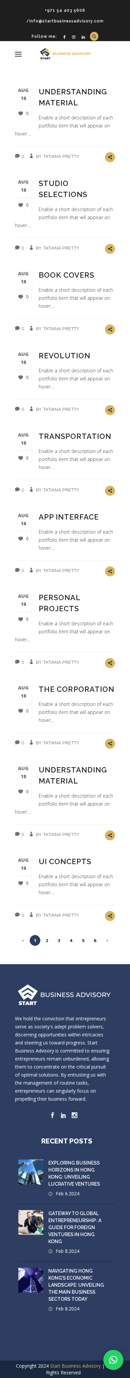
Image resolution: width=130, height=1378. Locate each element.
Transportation (75, 436)
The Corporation (76, 689)
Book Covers (66, 275)
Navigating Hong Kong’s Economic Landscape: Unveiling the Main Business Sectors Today (76, 1285)
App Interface (69, 517)
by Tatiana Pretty (57, 156)
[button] (113, 1360)
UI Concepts (65, 861)
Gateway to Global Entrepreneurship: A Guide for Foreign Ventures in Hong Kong (74, 1227)
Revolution (64, 355)
